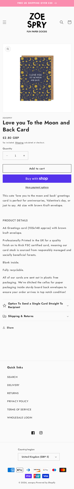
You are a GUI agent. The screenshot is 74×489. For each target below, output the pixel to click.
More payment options (37, 187)
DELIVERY (13, 385)
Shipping (19, 142)
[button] (4, 22)
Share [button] (10, 327)
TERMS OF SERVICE (19, 409)
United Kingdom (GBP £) (35, 456)
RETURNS (12, 393)
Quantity (7, 148)
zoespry (32, 482)
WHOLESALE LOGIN (19, 417)
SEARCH (12, 377)
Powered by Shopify (45, 482)
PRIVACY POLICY (17, 401)
